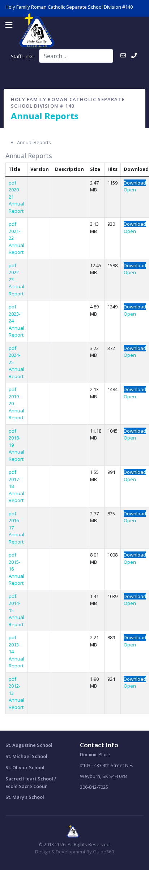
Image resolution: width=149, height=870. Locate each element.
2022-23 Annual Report (16, 283)
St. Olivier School (24, 767)
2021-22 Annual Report (16, 242)
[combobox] (76, 56)
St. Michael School (26, 756)
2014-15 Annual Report (16, 614)
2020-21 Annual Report (16, 200)
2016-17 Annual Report (16, 531)
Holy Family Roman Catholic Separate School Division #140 (69, 7)
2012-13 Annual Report (16, 696)
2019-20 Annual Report (16, 407)
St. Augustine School (28, 745)
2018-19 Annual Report (16, 448)
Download (135, 182)
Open (130, 189)
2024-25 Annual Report (16, 366)
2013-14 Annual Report (16, 655)
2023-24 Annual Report (16, 324)
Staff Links (22, 56)
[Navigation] (8, 25)
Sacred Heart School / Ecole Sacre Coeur (30, 782)
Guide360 (103, 851)
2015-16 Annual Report (16, 573)
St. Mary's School (24, 797)
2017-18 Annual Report (16, 490)
